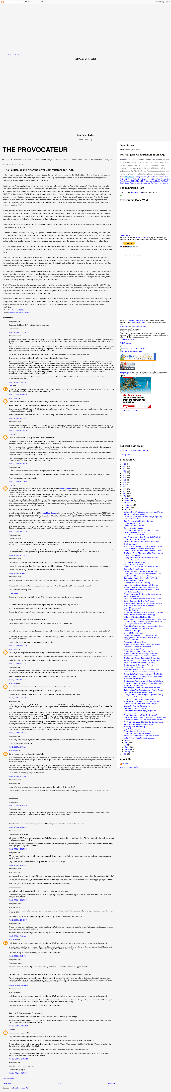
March (126, 747)
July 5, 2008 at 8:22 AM (17, 936)
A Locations (131, 168)
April (126, 745)
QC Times (142, 171)
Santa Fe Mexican (134, 179)
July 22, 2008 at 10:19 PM (18, 985)
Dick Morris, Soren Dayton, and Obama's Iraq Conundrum (145, 717)
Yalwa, (133, 162)
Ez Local (129, 165)
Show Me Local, (153, 168)
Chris (11, 386)
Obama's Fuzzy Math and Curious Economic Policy (142, 551)
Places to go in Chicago (138, 183)
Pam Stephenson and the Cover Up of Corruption (141, 530)
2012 (125, 487)
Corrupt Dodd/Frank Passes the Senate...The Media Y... (144, 674)
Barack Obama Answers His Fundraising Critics (141, 635)
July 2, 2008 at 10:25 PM (18, 849)
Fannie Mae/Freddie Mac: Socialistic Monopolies (141, 669)
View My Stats (125, 455)
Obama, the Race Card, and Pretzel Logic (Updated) (143, 517)
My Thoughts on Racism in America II (137, 624)
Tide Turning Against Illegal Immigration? (138, 521)
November (128, 501)
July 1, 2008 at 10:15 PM (18, 418)
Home (59, 1083)
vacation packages (139, 327)
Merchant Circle (151, 162)
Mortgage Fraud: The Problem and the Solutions (141, 638)
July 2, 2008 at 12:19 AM (18, 532)
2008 (125, 496)
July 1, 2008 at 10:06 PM (18, 395)
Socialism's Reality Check (133, 679)
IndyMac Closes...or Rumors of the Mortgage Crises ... (144, 676)
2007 (125, 754)
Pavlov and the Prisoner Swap (135, 642)
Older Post (111, 1083)
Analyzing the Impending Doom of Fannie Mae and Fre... (144, 683)
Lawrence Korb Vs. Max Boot (134, 532)
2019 (125, 471)
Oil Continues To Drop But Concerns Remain (140, 535)
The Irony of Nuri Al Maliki (133, 580)
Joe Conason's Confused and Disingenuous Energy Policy (145, 619)
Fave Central (163, 183)
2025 (125, 464)
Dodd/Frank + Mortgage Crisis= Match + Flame (141, 576)
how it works (11, 54)
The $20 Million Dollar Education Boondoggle (140, 615)
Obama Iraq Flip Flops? (132, 631)
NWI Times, (129, 177)
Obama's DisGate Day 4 (132, 555)
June (126, 740)
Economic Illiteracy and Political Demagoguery (141, 672)
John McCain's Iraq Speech (134, 569)
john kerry (12, 312)
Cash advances (125, 372)
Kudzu (136, 165)
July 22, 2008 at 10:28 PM (18, 1026)
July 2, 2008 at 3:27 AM (17, 664)
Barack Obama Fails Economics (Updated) (139, 663)
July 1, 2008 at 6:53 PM (17, 332)
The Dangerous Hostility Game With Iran (138, 665)
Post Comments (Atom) (21, 1088)
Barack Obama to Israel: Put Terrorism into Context (142, 599)
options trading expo (136, 320)
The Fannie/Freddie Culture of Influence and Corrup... (143, 644)
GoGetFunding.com (19, 54)
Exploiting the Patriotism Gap (134, 727)
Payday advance (126, 374)
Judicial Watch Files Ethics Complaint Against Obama (143, 690)
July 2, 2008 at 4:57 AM (17, 680)
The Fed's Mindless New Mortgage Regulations (141, 654)
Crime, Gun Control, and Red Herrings (137, 733)
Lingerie (123, 410)
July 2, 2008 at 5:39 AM (17, 733)
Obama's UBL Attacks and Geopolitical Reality (141, 567)
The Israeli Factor (130, 544)
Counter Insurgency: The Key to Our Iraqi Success (142, 594)
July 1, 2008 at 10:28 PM (18, 464)
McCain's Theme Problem (133, 519)
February (127, 749)
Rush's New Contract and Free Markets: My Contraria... (144, 720)
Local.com (140, 162)
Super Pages (125, 162)
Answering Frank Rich (132, 610)
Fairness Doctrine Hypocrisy (134, 667)
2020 (125, 469)
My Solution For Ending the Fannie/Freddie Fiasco (142, 660)
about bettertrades (139, 322)
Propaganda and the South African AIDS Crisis (141, 558)
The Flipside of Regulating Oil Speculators (139, 628)
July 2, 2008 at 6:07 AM (17, 747)
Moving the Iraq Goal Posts (134, 649)
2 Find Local (144, 165)
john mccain (19, 312)
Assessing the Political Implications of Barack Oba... (143, 574)
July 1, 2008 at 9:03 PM (17, 382)
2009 (125, 494)
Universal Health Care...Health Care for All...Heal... (142, 590)
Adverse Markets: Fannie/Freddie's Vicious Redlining (143, 603)
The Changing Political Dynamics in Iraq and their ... (143, 688)
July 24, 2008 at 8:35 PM (18, 1073)
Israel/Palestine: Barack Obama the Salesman (141, 585)
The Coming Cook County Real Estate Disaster (141, 587)
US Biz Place (135, 181)
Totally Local (125, 183)
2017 (125, 475)
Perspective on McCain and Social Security (139, 699)
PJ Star (123, 174)
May (126, 742)
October (127, 503)
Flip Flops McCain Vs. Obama (135, 708)
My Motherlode (146, 181)
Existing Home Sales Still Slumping (137, 583)
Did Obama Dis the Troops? (134, 564)
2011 (125, 489)
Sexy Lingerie (133, 410)
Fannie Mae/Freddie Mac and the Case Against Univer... (144, 626)
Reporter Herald (148, 179)
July (126, 510)
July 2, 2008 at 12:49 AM (18, 646)
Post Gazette (125, 181)
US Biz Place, (153, 183)
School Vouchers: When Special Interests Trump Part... (144, 612)
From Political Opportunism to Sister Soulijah (140, 704)
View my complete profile (129, 767)
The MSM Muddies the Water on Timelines (139, 605)
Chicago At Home (141, 177)
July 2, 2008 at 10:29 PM (18, 865)
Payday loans (125, 235)
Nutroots (26, 312)
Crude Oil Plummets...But (133, 633)
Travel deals (124, 327)
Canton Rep (165, 179)
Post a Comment (9, 1078)
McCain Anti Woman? (132, 596)
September (128, 505)
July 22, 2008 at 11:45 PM (18, 1059)
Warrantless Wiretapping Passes (136, 697)
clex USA (142, 168)
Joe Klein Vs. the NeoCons (134, 528)
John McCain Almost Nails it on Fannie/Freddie (141, 578)
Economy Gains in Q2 (132, 523)
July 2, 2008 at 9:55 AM (17, 776)
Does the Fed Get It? (131, 640)
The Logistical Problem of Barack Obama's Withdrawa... (144, 681)
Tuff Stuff (164, 181)
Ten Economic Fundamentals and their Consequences (143, 546)
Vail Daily (156, 181)
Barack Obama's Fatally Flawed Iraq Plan (139, 651)
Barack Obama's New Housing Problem (138, 731)
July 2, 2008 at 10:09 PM (18, 827)
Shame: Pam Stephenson (133, 685)
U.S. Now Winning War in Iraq (134, 560)
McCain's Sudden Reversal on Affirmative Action (141, 542)
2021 (125, 466)
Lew (10, 434)
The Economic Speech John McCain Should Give (142, 658)
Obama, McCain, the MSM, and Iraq (137, 706)
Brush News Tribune (155, 177)
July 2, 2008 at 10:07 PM (18, 806)
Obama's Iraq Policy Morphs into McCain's (139, 548)
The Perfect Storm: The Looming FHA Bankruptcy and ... (144, 553)
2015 (125, 480)
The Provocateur (35, 149)
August (127, 507)
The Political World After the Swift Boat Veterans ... (142, 736)
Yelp (167, 160)
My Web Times (132, 174)
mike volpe (13, 398)
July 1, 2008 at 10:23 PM (18, 431)
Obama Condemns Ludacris (134, 526)
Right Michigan (125, 343)
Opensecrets (13, 593)
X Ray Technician (142, 238)
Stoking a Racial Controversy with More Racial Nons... (143, 512)
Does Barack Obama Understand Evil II (138, 647)
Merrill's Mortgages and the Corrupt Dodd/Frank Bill (142, 537)
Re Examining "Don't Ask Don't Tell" (137, 562)
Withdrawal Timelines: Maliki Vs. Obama (138, 617)
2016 (125, 478)
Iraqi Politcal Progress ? (132, 729)
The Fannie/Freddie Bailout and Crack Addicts (140, 656)
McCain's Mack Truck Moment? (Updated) (139, 738)
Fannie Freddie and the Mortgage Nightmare (140, 711)
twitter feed (164, 171)
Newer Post (7, 1083)
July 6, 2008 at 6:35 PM (17, 956)
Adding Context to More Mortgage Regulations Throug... (144, 695)
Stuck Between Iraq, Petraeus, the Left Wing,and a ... (143, 701)
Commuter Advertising (128, 339)
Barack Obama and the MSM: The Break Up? (140, 715)
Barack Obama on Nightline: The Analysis (139, 601)
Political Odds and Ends (132, 608)
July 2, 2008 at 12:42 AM (18, 573)
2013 (125, 485)
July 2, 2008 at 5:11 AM (17, 698)
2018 (125, 473)
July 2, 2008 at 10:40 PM (18, 920)
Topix (161, 162)
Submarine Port (136, 192)
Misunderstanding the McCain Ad (136, 514)
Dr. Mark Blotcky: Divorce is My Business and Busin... (144, 621)
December (128, 498)
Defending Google (130, 713)
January (127, 752)
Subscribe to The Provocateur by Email (134, 450)
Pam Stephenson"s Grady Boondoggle (138, 692)
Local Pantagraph (155, 174)
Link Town (143, 174)
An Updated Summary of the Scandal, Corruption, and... (144, 722)
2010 (125, 491)
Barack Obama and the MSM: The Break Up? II (141, 571)
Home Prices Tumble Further (134, 539)
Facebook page (153, 171)
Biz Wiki (134, 171)
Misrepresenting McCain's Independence (138, 724)
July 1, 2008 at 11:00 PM (18, 482)
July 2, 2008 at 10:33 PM (18, 900)
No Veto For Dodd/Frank (132, 592)
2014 (125, 482)
